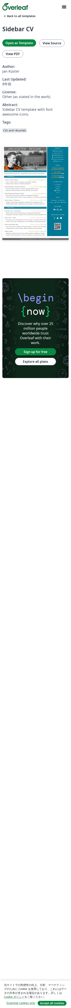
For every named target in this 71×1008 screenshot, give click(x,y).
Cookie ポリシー (14, 997)
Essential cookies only (21, 1003)
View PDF (13, 54)
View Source (52, 43)
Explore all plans (35, 361)
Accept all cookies (52, 1003)
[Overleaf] (15, 7)
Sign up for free (35, 352)
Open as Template (19, 43)
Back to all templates (19, 16)
